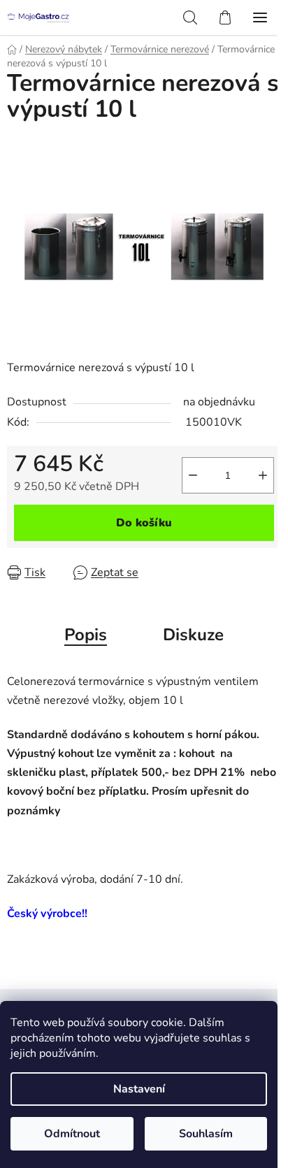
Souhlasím (206, 1133)
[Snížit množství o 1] (192, 475)
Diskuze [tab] (193, 634)
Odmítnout (72, 1133)
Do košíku (144, 523)
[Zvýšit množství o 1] (262, 475)
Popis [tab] (85, 634)
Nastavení (139, 1089)
